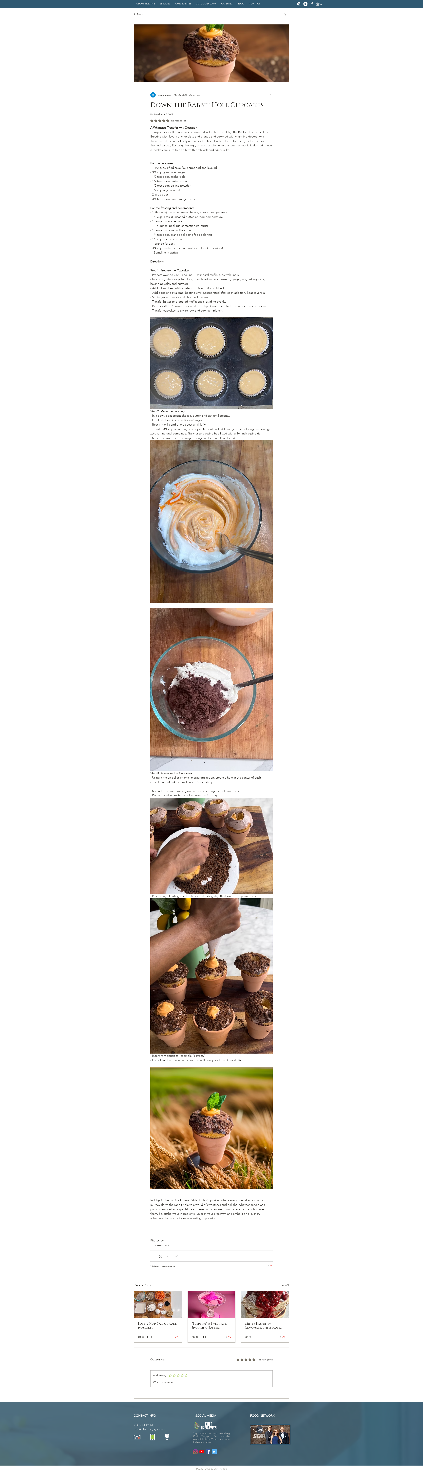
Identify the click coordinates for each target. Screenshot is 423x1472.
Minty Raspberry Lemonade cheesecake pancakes (263, 1326)
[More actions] (271, 95)
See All (285, 1284)
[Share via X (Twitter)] (160, 1256)
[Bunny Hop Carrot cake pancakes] (158, 1304)
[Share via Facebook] (152, 1256)
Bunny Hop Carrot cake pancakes (157, 1326)
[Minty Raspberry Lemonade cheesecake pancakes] (265, 1304)
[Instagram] (299, 4)
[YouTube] (201, 1451)
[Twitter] (305, 4)
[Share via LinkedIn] (168, 1256)
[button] (320, 4)
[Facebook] (312, 4)
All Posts (138, 14)
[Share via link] (176, 1256)
